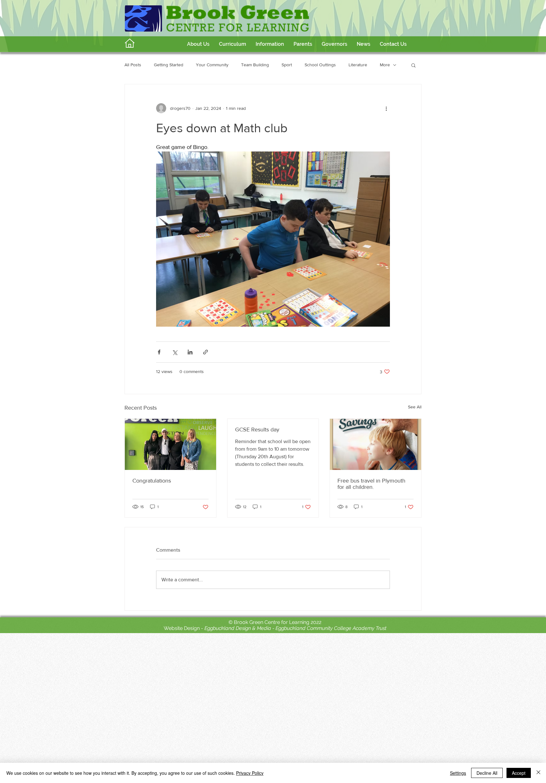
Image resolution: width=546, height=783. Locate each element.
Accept (518, 773)
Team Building (255, 64)
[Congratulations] (170, 444)
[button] (232, 44)
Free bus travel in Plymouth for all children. (371, 484)
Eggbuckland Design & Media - (240, 628)
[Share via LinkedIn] (190, 352)
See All (415, 406)
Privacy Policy (250, 773)
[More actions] (386, 108)
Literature (358, 64)
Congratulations (151, 481)
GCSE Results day (257, 429)
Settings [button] (458, 773)
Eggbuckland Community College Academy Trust (331, 628)
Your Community (212, 64)
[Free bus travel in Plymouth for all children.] (375, 444)
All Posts (132, 64)
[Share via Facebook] (159, 352)
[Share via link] (206, 352)
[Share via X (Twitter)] (175, 352)
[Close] (538, 773)
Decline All (486, 773)
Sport (287, 64)
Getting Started (168, 64)
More (385, 64)
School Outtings (320, 64)
